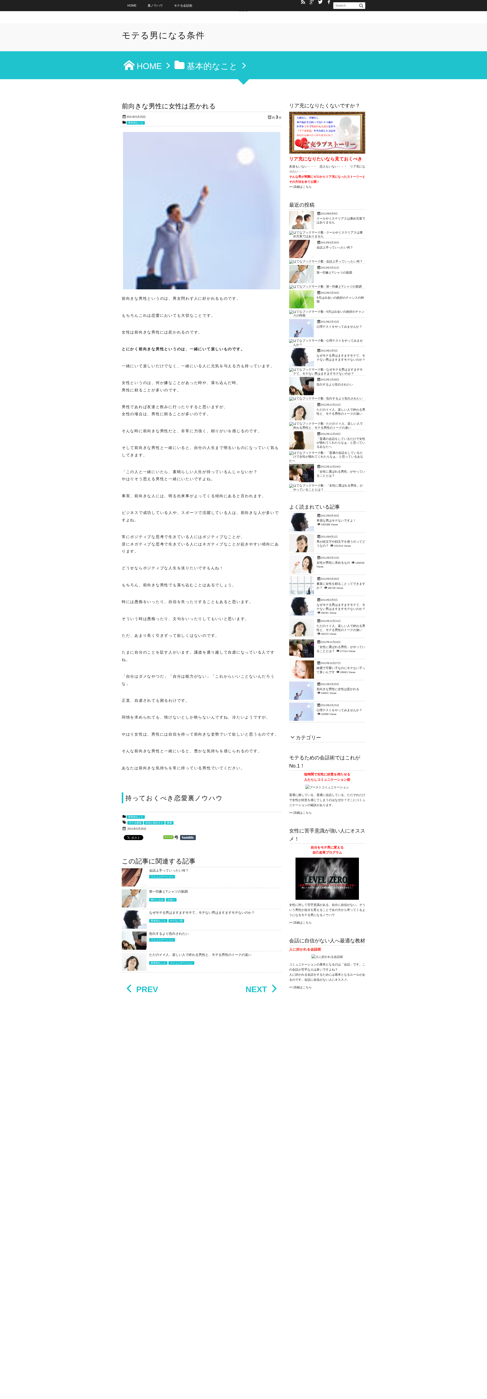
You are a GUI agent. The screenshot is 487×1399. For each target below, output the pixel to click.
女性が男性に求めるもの (333, 562)
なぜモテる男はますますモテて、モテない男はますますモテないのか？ (202, 912)
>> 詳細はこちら (300, 187)
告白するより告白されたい (169, 934)
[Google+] (311, 2)
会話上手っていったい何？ (169, 870)
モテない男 (176, 920)
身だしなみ (157, 899)
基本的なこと (135, 122)
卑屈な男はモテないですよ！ (336, 520)
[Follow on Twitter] (320, 2)
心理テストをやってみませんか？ (339, 326)
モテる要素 (135, 822)
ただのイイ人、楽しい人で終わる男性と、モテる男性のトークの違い (200, 955)
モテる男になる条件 (163, 35)
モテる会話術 (183, 5)
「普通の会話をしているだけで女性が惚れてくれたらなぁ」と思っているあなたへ (341, 442)
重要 (169, 822)
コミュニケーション (162, 876)
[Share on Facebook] (329, 2)
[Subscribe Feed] (303, 2)
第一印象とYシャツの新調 (168, 891)
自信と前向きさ (154, 822)
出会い (171, 899)
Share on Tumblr (188, 837)
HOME (131, 5)
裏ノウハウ (155, 5)
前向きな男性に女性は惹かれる (338, 689)
